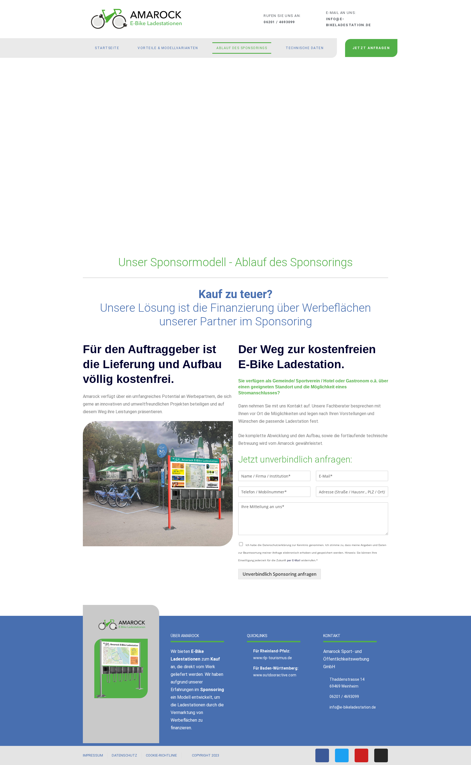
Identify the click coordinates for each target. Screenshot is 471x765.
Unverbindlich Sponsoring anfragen (279, 574)
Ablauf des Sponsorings (241, 48)
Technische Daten (305, 48)
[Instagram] (381, 755)
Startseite (107, 48)
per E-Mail (293, 560)
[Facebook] (322, 755)
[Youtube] (361, 755)
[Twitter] (342, 755)
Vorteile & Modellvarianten (168, 48)
